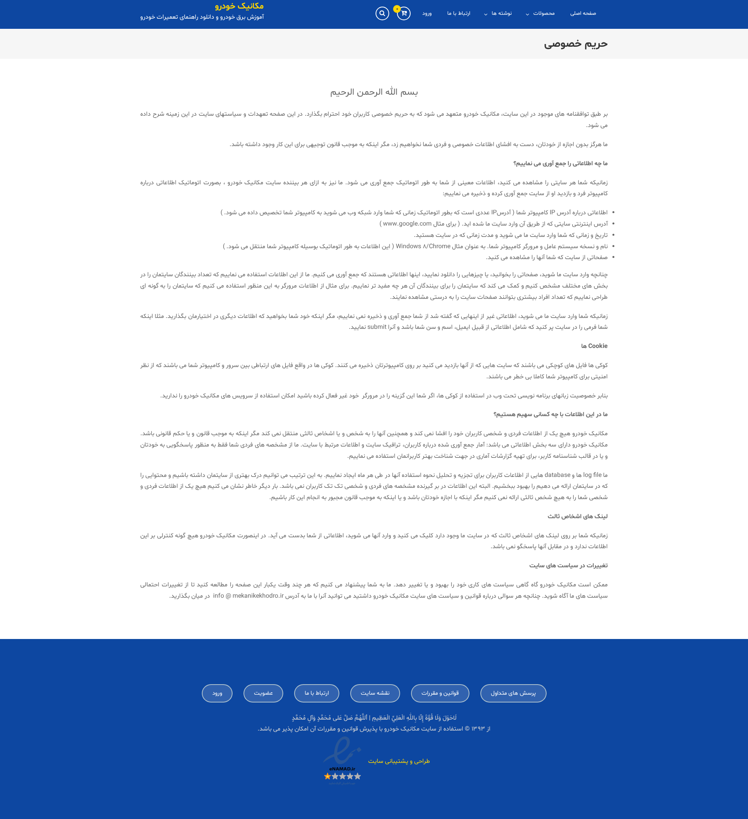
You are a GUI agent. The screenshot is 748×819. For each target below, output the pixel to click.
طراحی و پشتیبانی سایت (399, 761)
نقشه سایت (375, 693)
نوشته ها (502, 13)
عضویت (263, 693)
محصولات (544, 13)
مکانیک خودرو (239, 6)
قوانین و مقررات (440, 693)
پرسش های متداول (513, 693)
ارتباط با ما (458, 13)
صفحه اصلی (583, 13)
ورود (427, 13)
